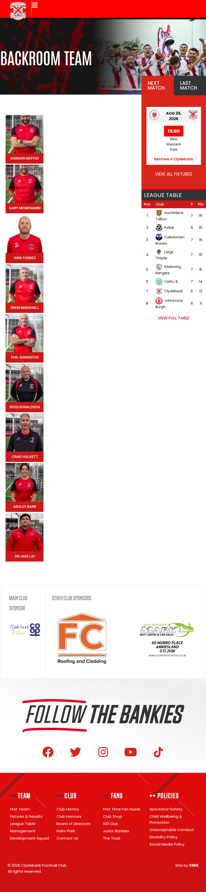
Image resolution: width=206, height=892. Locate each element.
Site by (186, 865)
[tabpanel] (173, 142)
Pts (200, 204)
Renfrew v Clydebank (173, 159)
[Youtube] (130, 752)
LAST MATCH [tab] (188, 85)
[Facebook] (48, 752)
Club (160, 204)
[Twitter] (75, 752)
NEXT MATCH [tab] (156, 85)
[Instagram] (103, 752)
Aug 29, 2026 (173, 116)
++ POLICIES (164, 795)
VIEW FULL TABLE (173, 318)
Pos (147, 204)
